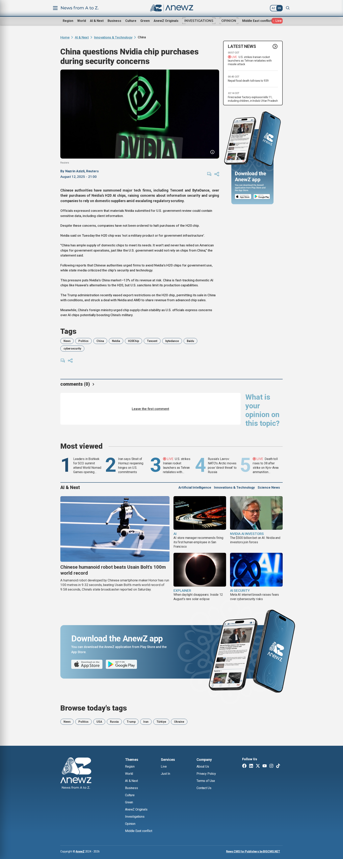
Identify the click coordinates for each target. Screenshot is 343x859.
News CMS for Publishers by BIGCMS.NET (253, 851)
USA (99, 721)
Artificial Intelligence (194, 487)
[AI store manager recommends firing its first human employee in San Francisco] (199, 513)
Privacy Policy (206, 774)
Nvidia (116, 341)
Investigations (198, 21)
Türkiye (161, 721)
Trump (131, 721)
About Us (203, 766)
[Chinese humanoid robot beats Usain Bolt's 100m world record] (115, 529)
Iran (145, 721)
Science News (269, 487)
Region (68, 21)
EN (279, 8)
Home (64, 37)
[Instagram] (271, 766)
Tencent (152, 341)
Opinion (228, 21)
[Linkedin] (251, 766)
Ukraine (179, 721)
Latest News (242, 46)
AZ (273, 8)
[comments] (209, 174)
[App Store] (243, 196)
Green (145, 21)
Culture (130, 21)
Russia (114, 721)
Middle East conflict (257, 21)
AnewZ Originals (166, 21)
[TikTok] (278, 766)
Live (164, 766)
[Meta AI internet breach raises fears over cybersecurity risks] (256, 570)
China (100, 341)
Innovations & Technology (113, 37)
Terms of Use (206, 781)
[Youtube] (264, 766)
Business (114, 21)
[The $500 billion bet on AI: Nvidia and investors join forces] (256, 513)
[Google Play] (262, 196)
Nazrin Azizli (75, 171)
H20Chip (133, 341)
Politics (83, 341)
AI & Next (97, 21)
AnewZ (80, 851)
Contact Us (204, 788)
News (67, 341)
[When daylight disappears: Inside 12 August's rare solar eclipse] (199, 570)
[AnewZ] (75, 773)
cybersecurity (72, 348)
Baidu (190, 341)
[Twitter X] (258, 766)
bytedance (172, 341)
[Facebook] (244, 766)
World (81, 21)
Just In (165, 774)
